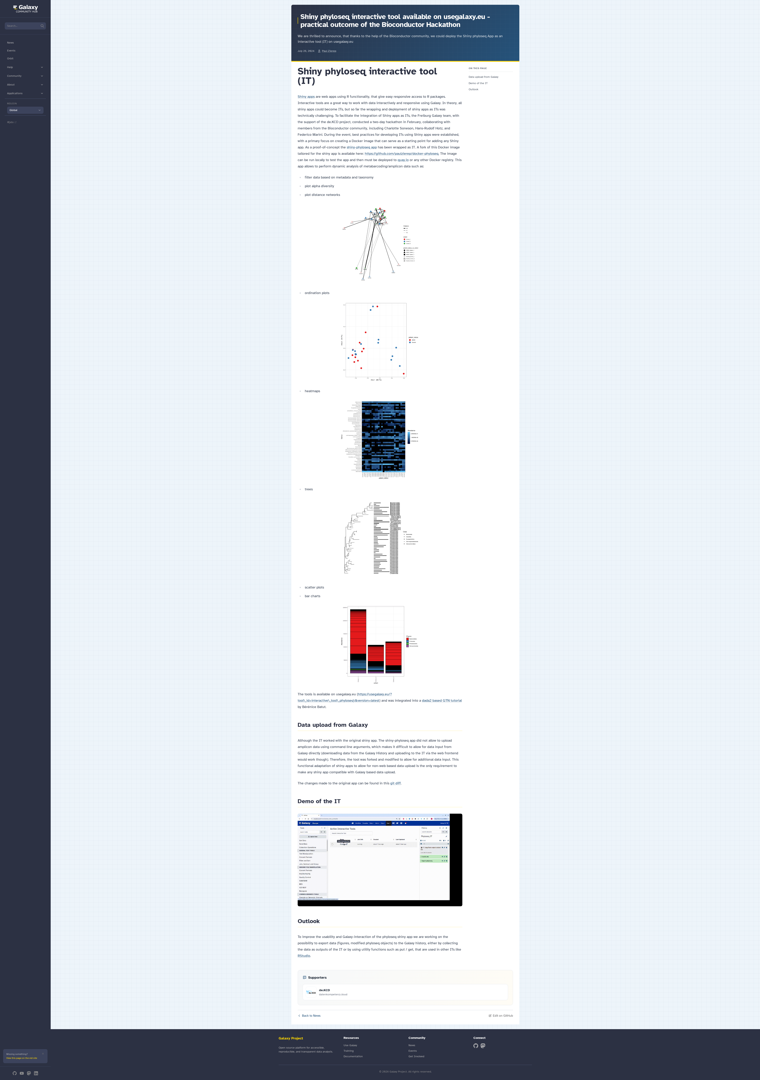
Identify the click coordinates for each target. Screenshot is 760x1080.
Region (12, 103)
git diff (395, 783)
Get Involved (416, 1056)
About (11, 84)
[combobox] (25, 110)
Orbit (10, 58)
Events (11, 50)
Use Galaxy (350, 1045)
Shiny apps (306, 96)
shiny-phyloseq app (362, 147)
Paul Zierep (329, 51)
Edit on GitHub (503, 1016)
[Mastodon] (29, 1073)
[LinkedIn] (36, 1073)
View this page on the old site (21, 1058)
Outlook (473, 89)
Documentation (353, 1056)
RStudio (304, 956)
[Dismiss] (43, 1053)
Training (349, 1050)
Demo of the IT (478, 83)
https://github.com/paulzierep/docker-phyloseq (401, 153)
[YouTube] (22, 1073)
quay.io (403, 160)
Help (10, 67)
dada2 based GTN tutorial (442, 700)
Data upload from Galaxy (483, 77)
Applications (15, 93)
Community (14, 76)
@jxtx (10, 122)
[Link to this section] (320, 81)
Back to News (311, 1016)
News (10, 42)
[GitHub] (15, 1073)
